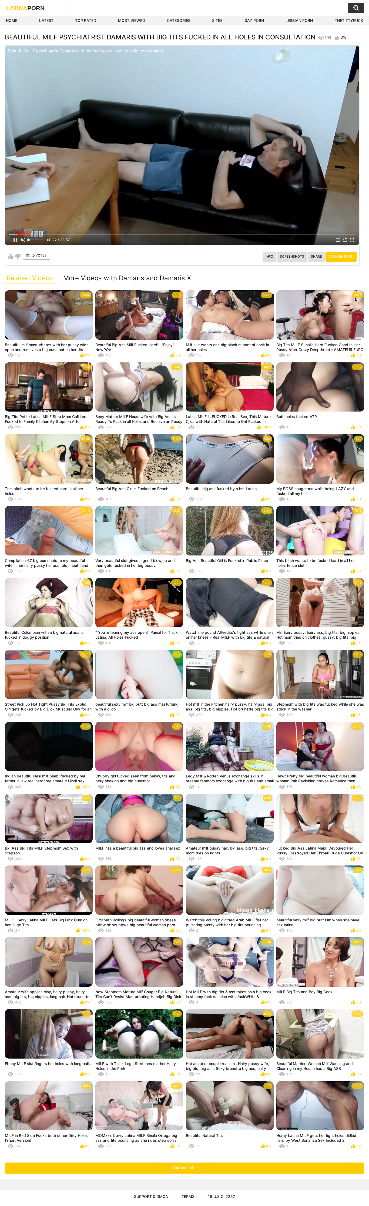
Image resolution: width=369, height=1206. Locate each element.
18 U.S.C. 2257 (221, 1196)
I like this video (11, 256)
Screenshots (292, 256)
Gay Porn (254, 20)
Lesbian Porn (299, 20)
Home (11, 20)
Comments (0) (341, 256)
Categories (178, 20)
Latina (25, 8)
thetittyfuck (349, 20)
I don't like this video (18, 256)
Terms (188, 1196)
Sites (217, 20)
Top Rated (85, 20)
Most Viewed (131, 20)
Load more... (184, 1167)
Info (269, 256)
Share (316, 256)
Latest (46, 20)
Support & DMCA (151, 1196)
